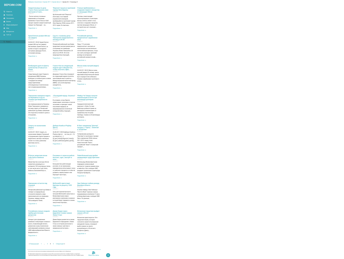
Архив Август (56, 2)
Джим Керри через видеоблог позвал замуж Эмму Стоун (62, 213)
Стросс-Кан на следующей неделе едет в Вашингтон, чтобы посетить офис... (63, 67)
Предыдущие (34, 244)
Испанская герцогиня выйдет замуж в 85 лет (88, 212)
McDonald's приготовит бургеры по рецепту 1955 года (62, 185)
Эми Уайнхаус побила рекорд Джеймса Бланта (88, 184)
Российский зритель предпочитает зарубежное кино (87, 38)
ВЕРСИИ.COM (12, 4)
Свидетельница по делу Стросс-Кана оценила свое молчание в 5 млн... (38, 10)
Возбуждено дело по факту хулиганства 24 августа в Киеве (38, 67)
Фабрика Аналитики (35, 2)
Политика (9, 15)
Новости (9, 11)
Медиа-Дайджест (12, 25)
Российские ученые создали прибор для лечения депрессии (39, 213)
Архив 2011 (47, 2)
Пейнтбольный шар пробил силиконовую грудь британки (88, 156)
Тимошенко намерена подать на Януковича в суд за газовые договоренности (39, 97)
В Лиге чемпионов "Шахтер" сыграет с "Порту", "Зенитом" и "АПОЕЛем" (88, 127)
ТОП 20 (8, 35)
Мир (7, 28)
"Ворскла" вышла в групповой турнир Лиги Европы (64, 9)
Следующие (60, 244)
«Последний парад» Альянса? (64, 96)
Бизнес (8, 21)
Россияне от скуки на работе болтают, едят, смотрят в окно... (63, 157)
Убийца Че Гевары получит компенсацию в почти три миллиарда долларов (87, 97)
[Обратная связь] (93, 252)
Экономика (10, 18)
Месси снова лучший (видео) (88, 66)
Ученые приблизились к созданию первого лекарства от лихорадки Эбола (88, 10)
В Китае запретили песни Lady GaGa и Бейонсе (37, 156)
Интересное (10, 31)
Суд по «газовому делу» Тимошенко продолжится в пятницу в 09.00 (63, 38)
